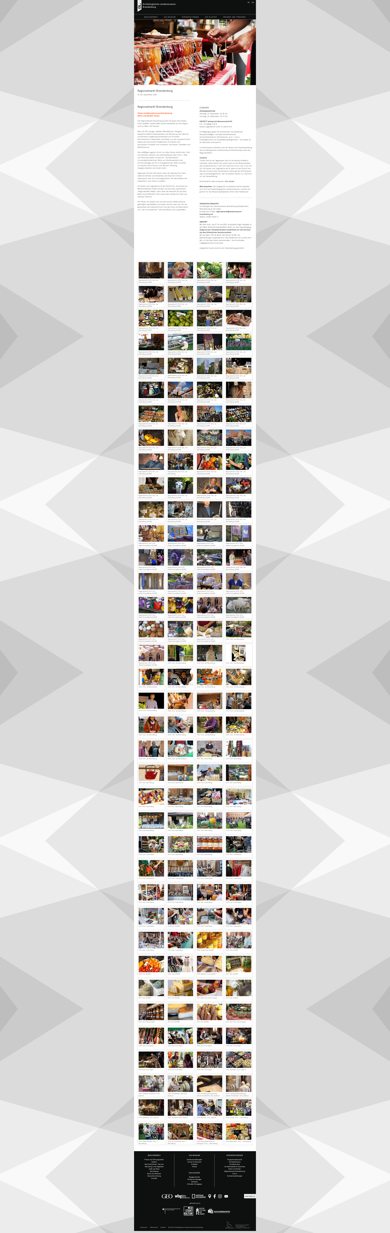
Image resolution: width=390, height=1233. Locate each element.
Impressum (143, 1227)
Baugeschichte (194, 1177)
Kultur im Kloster (234, 1169)
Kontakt (154, 1178)
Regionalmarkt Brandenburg (234, 1171)
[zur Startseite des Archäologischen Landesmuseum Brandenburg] (157, 11)
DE (249, 2)
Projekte (194, 1164)
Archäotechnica (234, 1162)
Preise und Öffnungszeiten (154, 1159)
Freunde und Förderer (234, 17)
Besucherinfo (151, 17)
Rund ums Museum (154, 1173)
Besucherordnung (154, 1176)
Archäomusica (234, 1164)
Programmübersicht (234, 1159)
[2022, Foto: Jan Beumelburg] (209, 725)
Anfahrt (154, 1162)
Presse (194, 1166)
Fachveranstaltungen (234, 1176)
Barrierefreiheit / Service (154, 1164)
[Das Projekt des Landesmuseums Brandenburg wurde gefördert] (188, 1211)
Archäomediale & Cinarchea (234, 1166)
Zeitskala (194, 1181)
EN (253, 2)
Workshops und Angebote (154, 1166)
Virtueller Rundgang (194, 1184)
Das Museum (170, 17)
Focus (234, 1173)
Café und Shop (154, 1169)
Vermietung (154, 1171)
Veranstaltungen (190, 17)
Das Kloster (211, 17)
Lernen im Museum (194, 1162)
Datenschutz (154, 1227)
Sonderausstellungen (194, 1159)
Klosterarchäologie (194, 1179)
